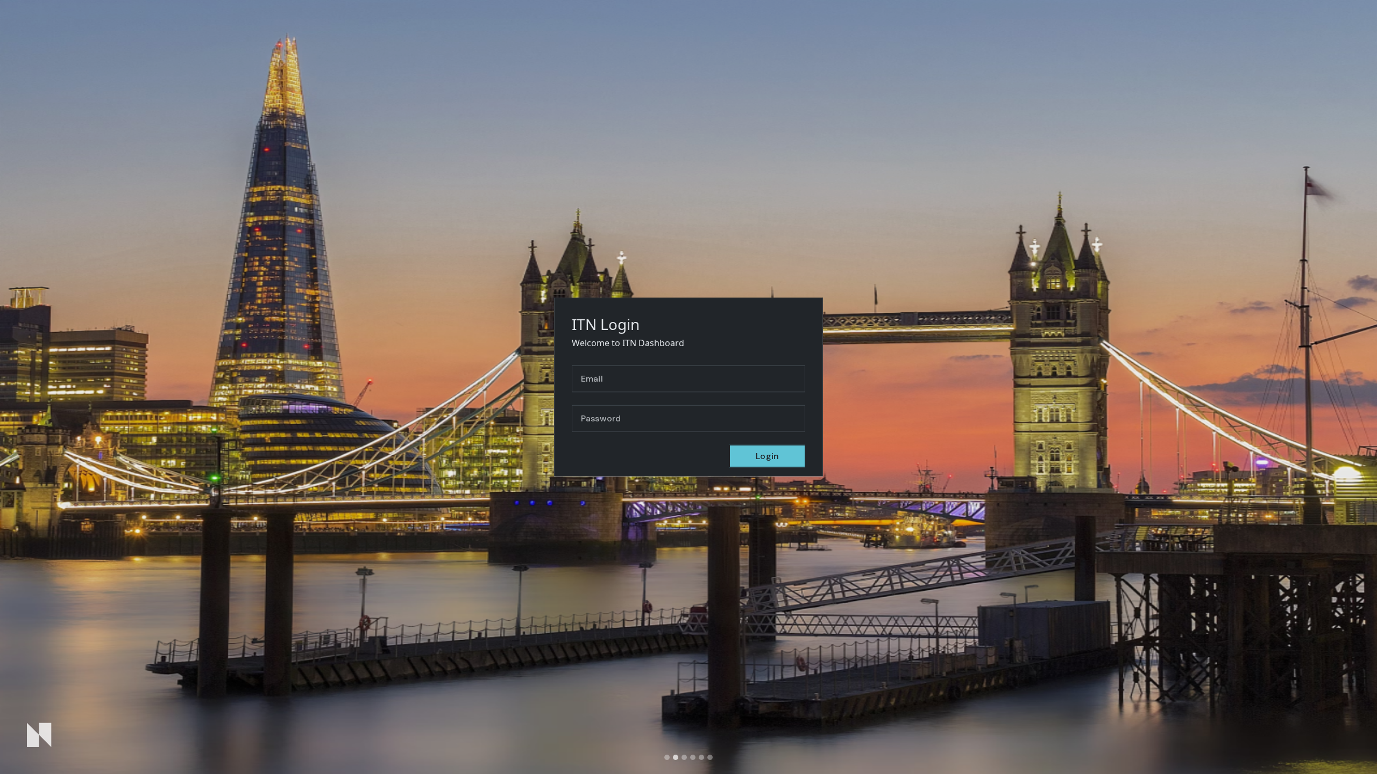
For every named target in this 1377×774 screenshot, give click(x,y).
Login (767, 455)
